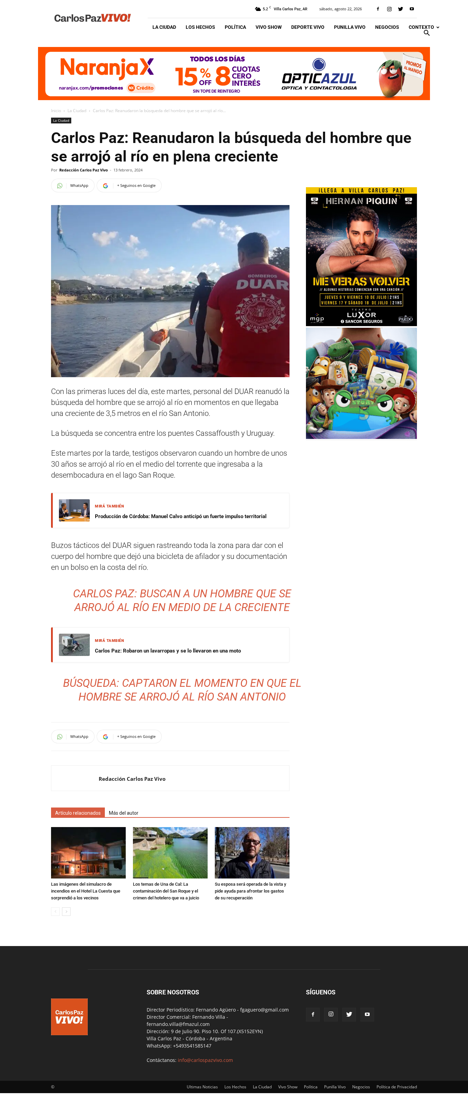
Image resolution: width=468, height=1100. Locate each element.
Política (235, 27)
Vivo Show (269, 27)
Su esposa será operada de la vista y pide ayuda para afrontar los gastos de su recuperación (250, 891)
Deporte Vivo (307, 27)
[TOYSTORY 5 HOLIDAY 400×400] (361, 437)
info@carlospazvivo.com (205, 1060)
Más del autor (123, 813)
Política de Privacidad (397, 1087)
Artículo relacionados (78, 813)
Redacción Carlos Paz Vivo (83, 169)
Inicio (56, 110)
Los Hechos (200, 27)
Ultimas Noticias (202, 1087)
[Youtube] (412, 9)
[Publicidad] (234, 73)
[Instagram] (389, 9)
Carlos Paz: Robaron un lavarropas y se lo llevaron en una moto (168, 651)
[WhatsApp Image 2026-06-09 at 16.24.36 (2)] (361, 324)
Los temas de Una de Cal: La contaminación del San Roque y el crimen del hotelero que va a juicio (166, 891)
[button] (426, 34)
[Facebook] (378, 9)
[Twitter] (400, 9)
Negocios (387, 27)
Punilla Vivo (350, 27)
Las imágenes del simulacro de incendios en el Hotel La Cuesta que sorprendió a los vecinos (85, 891)
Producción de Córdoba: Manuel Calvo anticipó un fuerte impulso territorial (181, 516)
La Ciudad (164, 27)
